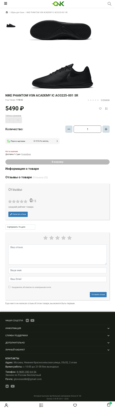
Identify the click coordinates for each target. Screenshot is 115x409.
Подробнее (26, 154)
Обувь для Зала (17, 12)
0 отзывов (105, 100)
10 (18, 120)
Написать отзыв (19, 214)
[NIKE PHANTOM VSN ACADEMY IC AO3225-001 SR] (10, 24)
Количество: (14, 129)
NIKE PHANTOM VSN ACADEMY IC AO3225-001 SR (47, 12)
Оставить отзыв (98, 294)
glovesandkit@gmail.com (23, 379)
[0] (108, 405)
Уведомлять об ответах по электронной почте (31, 287)
